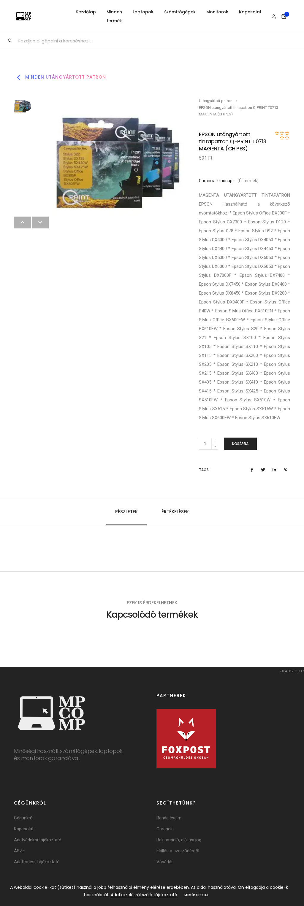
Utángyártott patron (215, 100)
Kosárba (240, 443)
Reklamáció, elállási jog (178, 840)
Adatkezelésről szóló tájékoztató (144, 895)
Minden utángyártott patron (65, 77)
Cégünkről (24, 818)
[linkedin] (274, 469)
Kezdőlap (86, 12)
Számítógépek (180, 12)
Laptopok (143, 12)
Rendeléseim (168, 818)
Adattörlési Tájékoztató (37, 861)
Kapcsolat (250, 12)
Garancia (165, 829)
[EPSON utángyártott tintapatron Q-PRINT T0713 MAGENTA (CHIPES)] (118, 162)
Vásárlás (165, 861)
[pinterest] (285, 469)
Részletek (126, 511)
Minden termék (114, 16)
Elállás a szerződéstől (177, 850)
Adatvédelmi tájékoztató (37, 840)
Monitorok (217, 12)
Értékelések (175, 511)
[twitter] (263, 469)
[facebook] (251, 469)
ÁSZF (19, 850)
